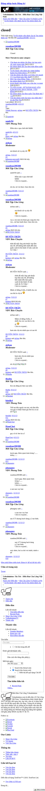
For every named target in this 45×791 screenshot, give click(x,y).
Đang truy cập (15, 633)
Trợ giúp (9, 756)
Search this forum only (22, 670)
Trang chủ (9, 599)
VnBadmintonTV (12, 618)
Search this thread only (22, 668)
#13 (7, 461)
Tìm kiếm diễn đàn (17, 612)
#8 (6, 336)
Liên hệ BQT (10, 758)
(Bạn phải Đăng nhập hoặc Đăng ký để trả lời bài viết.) (21, 562)
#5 (6, 228)
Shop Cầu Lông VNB (14, 616)
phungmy (10, 468)
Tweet (3, 571)
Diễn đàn (9, 601)
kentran (8, 258)
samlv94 (9, 121)
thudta (9, 379)
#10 (7, 392)
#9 (6, 370)
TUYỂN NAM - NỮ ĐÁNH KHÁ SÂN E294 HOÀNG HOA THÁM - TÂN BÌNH (25, 89)
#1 (6, 106)
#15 (7, 525)
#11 (7, 418)
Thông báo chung (12, 752)
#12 (7, 440)
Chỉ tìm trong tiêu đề (22, 647)
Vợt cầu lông (10, 767)
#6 (6, 256)
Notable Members (16, 631)
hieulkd (9, 400)
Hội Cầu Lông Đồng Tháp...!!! (21, 79)
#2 (6, 134)
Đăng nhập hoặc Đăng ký (13, 3)
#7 (6, 299)
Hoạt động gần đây (17, 636)
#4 (6, 193)
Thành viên (10, 620)
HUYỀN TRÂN (32, 110)
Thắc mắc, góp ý (12, 754)
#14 (7, 495)
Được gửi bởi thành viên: (12, 651)
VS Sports (9, 741)
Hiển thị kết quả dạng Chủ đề (30, 673)
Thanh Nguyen (11, 110)
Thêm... (10, 688)
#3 (6, 157)
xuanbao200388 (23, 38)
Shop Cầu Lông (11, 739)
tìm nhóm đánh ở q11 (18, 81)
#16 (7, 558)
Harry (8, 136)
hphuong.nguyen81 (13, 159)
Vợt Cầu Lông (11, 743)
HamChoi (10, 426)
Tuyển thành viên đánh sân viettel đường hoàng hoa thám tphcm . (25, 72)
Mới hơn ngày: (8, 661)
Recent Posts (15, 614)
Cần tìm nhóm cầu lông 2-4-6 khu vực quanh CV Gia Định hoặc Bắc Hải (26, 76)
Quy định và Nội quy (13, 782)
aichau (20, 110)
